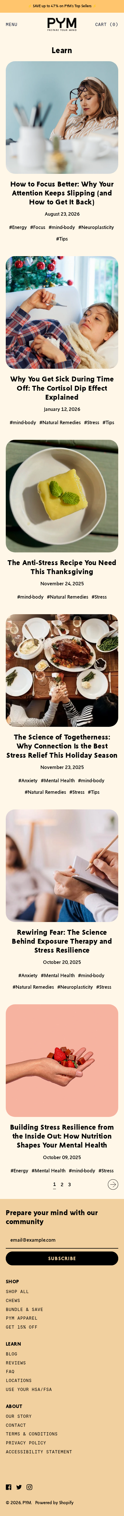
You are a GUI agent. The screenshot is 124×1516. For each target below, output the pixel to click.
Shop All (17, 1291)
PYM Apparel (21, 1318)
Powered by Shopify (54, 1502)
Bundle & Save (24, 1309)
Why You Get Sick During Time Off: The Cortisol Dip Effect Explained (62, 388)
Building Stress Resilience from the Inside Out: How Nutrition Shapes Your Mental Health (62, 1136)
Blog (11, 1353)
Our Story (19, 1416)
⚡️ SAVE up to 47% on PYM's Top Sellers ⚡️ (62, 6)
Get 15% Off (21, 1326)
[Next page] (113, 1184)
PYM (26, 1502)
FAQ (10, 1371)
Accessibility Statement (39, 1451)
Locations (19, 1380)
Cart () (106, 25)
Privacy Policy (26, 1442)
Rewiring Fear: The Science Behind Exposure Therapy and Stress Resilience (62, 941)
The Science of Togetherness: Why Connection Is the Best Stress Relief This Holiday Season (62, 746)
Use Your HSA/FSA (29, 1389)
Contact (16, 1425)
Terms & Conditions (32, 1433)
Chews (13, 1300)
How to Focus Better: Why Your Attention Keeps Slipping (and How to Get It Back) (62, 193)
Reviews (16, 1362)
